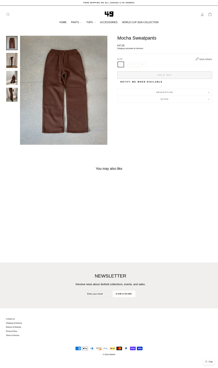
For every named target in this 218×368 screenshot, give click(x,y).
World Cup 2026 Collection (140, 22)
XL (142, 64)
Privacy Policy (11, 331)
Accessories (109, 22)
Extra (165, 99)
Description (164, 92)
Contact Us (10, 319)
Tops (89, 22)
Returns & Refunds (13, 327)
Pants (75, 22)
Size (164, 59)
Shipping (121, 48)
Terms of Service (12, 335)
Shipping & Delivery (14, 323)
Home (63, 22)
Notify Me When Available (141, 82)
